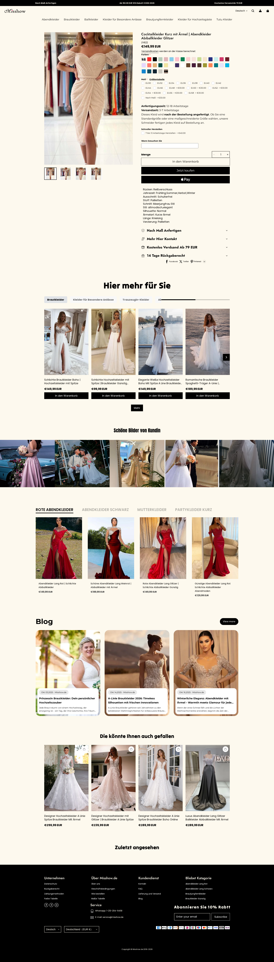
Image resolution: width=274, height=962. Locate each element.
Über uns (95, 884)
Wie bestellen (98, 893)
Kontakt (142, 884)
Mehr (137, 408)
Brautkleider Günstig (196, 898)
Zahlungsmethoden (54, 893)
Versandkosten (150, 51)
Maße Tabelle (98, 898)
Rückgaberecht (52, 888)
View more (229, 621)
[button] (253, 11)
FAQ (140, 888)
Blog (140, 898)
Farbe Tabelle (51, 898)
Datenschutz (50, 884)
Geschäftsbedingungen (103, 888)
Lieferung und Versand (149, 893)
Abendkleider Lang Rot (196, 884)
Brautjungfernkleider (196, 893)
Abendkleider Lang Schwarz (199, 888)
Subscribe (220, 917)
